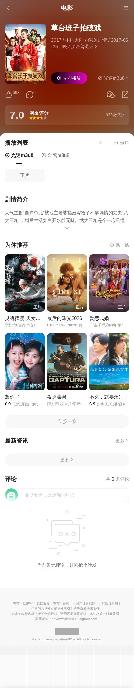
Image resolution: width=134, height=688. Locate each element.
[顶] (9, 94)
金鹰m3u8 (57, 155)
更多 (120, 440)
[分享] (125, 94)
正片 (24, 175)
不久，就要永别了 (108, 397)
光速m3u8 (21, 155)
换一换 (121, 244)
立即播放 (71, 78)
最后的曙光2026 (64, 318)
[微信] (110, 95)
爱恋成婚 (99, 318)
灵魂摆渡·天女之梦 (25, 318)
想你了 (12, 397)
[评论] (30, 94)
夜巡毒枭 (57, 397)
